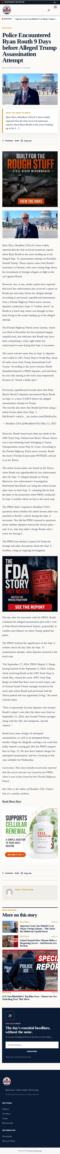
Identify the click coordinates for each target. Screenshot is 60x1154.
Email (17, 141)
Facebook (9, 141)
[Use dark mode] (55, 2)
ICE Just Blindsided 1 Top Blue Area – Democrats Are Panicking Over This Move (29, 998)
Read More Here (11, 801)
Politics (7, 28)
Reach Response (35, 1151)
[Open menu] (55, 10)
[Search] (48, 10)
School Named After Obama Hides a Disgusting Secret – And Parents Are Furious (38, 943)
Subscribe (32, 1051)
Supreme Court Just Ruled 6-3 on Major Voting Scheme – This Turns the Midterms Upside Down (36, 19)
